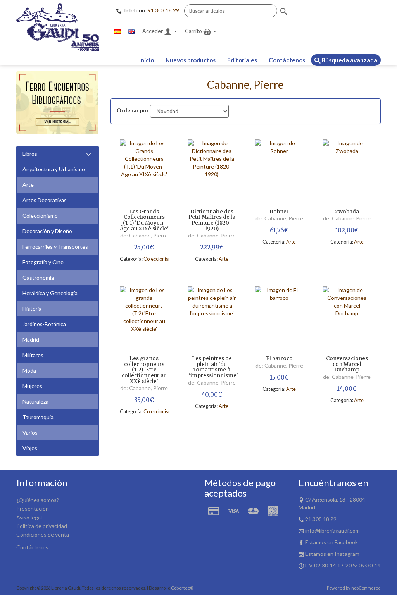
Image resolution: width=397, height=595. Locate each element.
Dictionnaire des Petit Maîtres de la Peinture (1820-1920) (211, 220)
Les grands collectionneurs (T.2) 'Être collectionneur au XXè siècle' (144, 370)
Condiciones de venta (42, 534)
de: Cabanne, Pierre (144, 235)
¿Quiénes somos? (37, 500)
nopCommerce (366, 587)
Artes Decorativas (44, 200)
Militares (32, 355)
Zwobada (347, 212)
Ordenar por (133, 110)
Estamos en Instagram (332, 553)
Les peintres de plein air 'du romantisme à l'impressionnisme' (211, 367)
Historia (31, 308)
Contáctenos (287, 60)
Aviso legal (29, 517)
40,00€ (211, 394)
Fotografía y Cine (43, 262)
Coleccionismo (40, 215)
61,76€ (279, 230)
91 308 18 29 (163, 10)
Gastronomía (38, 277)
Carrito (194, 31)
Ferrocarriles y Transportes (55, 246)
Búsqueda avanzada (348, 60)
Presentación (32, 508)
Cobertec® (182, 587)
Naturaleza (35, 401)
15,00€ (279, 377)
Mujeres (32, 386)
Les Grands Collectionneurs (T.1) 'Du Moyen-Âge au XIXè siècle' (144, 220)
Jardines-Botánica (44, 324)
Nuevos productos (191, 60)
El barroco (279, 359)
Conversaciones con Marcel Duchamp (347, 364)
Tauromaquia (38, 417)
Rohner (279, 212)
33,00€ (144, 400)
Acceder (153, 31)
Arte (28, 184)
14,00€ (347, 388)
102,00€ (347, 230)
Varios (30, 432)
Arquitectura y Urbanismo (53, 169)
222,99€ (212, 247)
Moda (29, 370)
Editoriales (242, 60)
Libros (29, 153)
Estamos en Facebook (331, 542)
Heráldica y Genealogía (50, 293)
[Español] (117, 31)
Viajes (29, 448)
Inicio (146, 60)
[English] (131, 31)
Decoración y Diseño (47, 231)
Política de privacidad (41, 526)
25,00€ (144, 247)
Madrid (30, 339)
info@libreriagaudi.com (332, 530)
